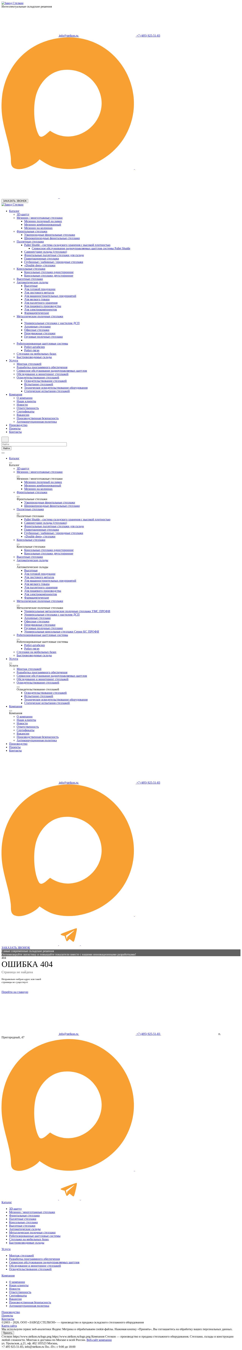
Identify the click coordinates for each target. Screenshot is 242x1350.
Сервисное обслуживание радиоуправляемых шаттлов (52, 370)
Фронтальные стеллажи (32, 231)
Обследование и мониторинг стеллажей (42, 374)
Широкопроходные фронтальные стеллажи (52, 238)
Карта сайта (9, 1325)
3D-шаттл (23, 214)
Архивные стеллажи (37, 326)
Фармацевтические (36, 313)
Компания (15, 394)
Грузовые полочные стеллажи (43, 336)
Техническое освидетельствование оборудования (56, 387)
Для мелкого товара (37, 299)
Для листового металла (39, 292)
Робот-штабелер (34, 346)
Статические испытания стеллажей (47, 391)
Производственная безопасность (38, 418)
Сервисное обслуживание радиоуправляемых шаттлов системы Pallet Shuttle (81, 248)
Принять (7, 1332)
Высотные (31, 285)
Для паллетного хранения (40, 302)
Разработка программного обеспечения (42, 367)
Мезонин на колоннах (38, 228)
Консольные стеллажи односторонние (49, 272)
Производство (18, 425)
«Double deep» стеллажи (39, 265)
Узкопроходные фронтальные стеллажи (49, 234)
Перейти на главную (15, 992)
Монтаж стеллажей (29, 363)
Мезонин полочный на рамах (43, 221)
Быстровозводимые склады (34, 357)
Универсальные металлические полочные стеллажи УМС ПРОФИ (67, 611)
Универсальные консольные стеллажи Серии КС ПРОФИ (61, 631)
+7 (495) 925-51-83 (148, 35)
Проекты (15, 428)
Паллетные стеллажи (30, 241)
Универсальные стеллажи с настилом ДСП (52, 323)
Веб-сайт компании (99, 1340)
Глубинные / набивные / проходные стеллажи (53, 262)
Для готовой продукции (39, 289)
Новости (22, 404)
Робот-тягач (31, 350)
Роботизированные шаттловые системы (42, 343)
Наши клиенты (26, 401)
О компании (25, 397)
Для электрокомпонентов (40, 309)
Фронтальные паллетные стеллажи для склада (54, 255)
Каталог (14, 211)
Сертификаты (25, 411)
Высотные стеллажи (30, 279)
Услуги (13, 360)
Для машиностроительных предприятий (50, 296)
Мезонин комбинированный (42, 224)
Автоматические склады (32, 282)
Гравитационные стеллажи (41, 258)
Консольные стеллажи (31, 268)
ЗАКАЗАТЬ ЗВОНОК (15, 201)
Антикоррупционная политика (37, 421)
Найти (6, 448)
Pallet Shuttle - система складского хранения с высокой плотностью (67, 245)
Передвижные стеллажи (39, 333)
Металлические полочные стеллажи (40, 316)
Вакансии (23, 414)
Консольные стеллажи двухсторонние (48, 275)
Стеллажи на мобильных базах (36, 353)
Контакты (15, 431)
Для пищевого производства (42, 306)
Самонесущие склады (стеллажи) (45, 251)
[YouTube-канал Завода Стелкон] (88, 197)
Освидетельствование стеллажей (38, 377)
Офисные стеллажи (36, 330)
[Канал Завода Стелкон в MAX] (68, 168)
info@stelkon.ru (68, 35)
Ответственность (28, 408)
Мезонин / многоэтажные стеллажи (40, 217)
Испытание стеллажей (38, 384)
